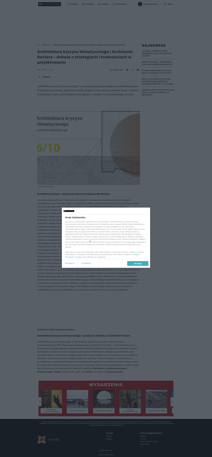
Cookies (78, 257)
